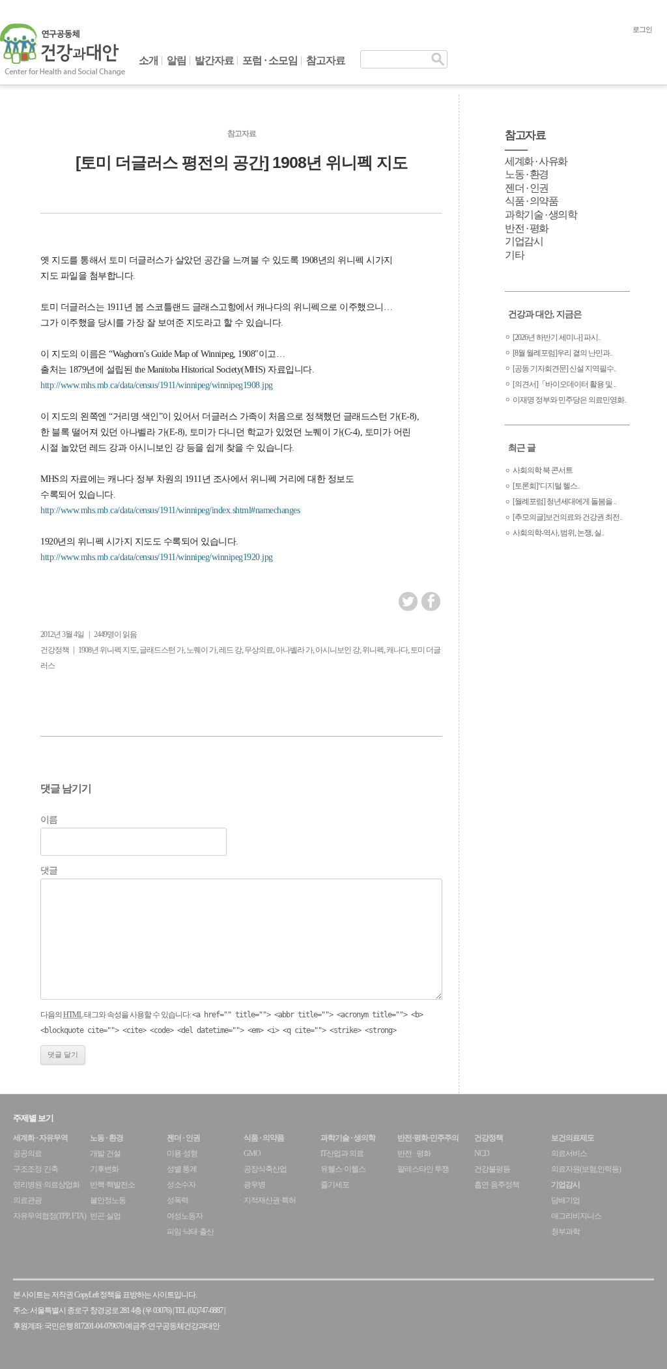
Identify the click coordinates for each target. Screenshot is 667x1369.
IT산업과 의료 (341, 1153)
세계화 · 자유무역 (40, 1137)
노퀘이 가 (201, 650)
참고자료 (325, 60)
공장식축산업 (265, 1169)
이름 (48, 820)
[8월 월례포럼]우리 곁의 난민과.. (562, 353)
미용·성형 (182, 1153)
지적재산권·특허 (270, 1200)
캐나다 (397, 650)
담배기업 (565, 1200)
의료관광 (27, 1200)
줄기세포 (334, 1184)
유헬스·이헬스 (342, 1169)
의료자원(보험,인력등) (586, 1169)
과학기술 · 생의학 (540, 214)
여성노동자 (185, 1216)
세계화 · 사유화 (536, 161)
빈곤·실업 (105, 1216)
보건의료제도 (572, 1137)
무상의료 (258, 650)
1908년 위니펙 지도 (107, 650)
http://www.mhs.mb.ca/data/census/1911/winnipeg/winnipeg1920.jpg (156, 557)
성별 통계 (182, 1169)
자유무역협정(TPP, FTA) (49, 1216)
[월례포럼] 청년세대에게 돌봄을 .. (564, 501)
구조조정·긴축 (35, 1169)
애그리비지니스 (576, 1216)
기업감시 (524, 241)
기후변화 (104, 1169)
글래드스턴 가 (161, 650)
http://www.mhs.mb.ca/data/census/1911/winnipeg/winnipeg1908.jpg (156, 385)
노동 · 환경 (526, 174)
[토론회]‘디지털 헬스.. (546, 485)
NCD (481, 1153)
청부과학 (565, 1231)
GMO (252, 1153)
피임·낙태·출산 (190, 1231)
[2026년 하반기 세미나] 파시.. (557, 337)
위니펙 (373, 650)
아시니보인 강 (337, 650)
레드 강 (230, 650)
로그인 (642, 29)
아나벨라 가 (294, 650)
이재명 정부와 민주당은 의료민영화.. (570, 399)
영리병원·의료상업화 (46, 1184)
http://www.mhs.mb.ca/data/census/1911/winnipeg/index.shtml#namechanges (170, 510)
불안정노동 (108, 1200)
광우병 (254, 1184)
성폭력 (177, 1200)
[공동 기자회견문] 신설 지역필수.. (564, 368)
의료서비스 (569, 1153)
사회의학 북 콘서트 (543, 470)
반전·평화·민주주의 (428, 1137)
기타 (514, 255)
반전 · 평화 (526, 228)
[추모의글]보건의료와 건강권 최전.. (567, 517)
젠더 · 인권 (526, 187)
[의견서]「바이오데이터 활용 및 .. (564, 384)
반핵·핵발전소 (112, 1184)
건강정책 (54, 650)
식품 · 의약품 (531, 200)
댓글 (48, 870)
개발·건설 (105, 1153)
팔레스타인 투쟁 (423, 1169)
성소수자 (181, 1184)
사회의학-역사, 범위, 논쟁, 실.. (558, 532)
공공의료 (27, 1153)
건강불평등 (492, 1169)
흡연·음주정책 (496, 1184)
